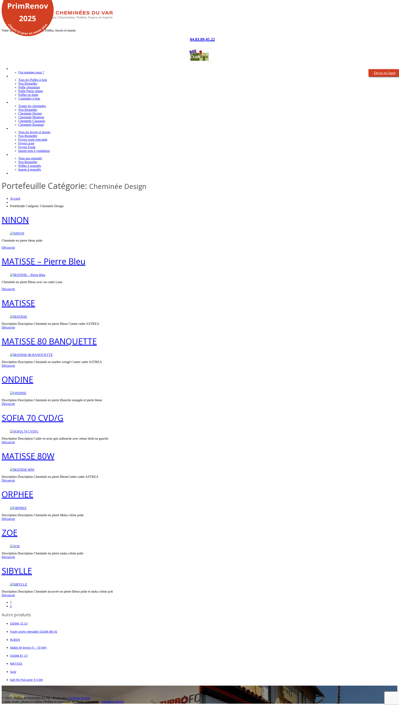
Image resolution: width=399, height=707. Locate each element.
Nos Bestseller (27, 83)
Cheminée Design (30, 113)
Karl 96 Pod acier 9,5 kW (26, 680)
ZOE (9, 532)
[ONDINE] (18, 393)
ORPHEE (17, 494)
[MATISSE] (18, 316)
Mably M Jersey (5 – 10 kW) (28, 648)
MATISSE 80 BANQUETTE (49, 341)
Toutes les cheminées (32, 106)
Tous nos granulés (30, 158)
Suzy (13, 672)
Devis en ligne (385, 73)
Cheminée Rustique (31, 124)
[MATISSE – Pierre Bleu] (27, 275)
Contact (15, 173)
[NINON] (17, 233)
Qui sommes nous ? (31, 72)
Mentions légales (113, 701)
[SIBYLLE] (18, 584)
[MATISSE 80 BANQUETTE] (31, 355)
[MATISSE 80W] (22, 469)
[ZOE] (15, 546)
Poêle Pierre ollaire (30, 91)
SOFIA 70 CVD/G (32, 417)
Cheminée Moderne (31, 117)
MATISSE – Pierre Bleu (43, 261)
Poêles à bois (19, 76)
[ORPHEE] (18, 508)
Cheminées (17, 102)
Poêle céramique (29, 87)
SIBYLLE (17, 570)
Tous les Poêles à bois (32, 80)
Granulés (16, 155)
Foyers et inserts (21, 128)
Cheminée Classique (31, 121)
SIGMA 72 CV (19, 623)
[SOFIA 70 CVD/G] (24, 431)
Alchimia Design (79, 698)
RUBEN (15, 640)
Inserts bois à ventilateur (34, 151)
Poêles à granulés (29, 166)
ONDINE (17, 379)
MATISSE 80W (28, 456)
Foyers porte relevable (32, 139)
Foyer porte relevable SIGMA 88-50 (33, 632)
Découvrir (8, 247)
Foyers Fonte (27, 147)
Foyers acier (26, 143)
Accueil (14, 69)
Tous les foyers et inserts (34, 132)
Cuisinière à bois (29, 98)
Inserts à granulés (29, 169)
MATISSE (18, 303)
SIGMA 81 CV (19, 656)
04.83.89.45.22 (202, 39)
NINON (15, 219)
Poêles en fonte (28, 95)
